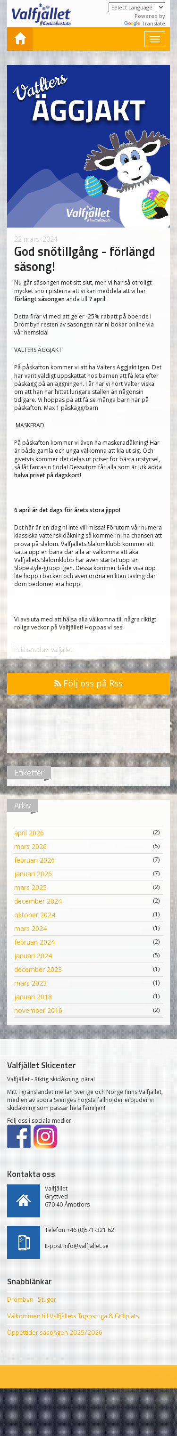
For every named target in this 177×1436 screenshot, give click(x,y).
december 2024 (38, 901)
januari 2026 (33, 873)
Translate (153, 23)
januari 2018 (33, 996)
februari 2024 (34, 942)
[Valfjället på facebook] (19, 1136)
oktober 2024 (34, 914)
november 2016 (38, 1010)
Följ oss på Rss (92, 683)
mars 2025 (30, 887)
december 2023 (38, 969)
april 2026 (29, 832)
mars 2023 (30, 983)
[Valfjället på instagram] (45, 1136)
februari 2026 (34, 860)
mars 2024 (30, 928)
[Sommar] (20, 39)
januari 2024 (33, 955)
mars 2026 (30, 846)
